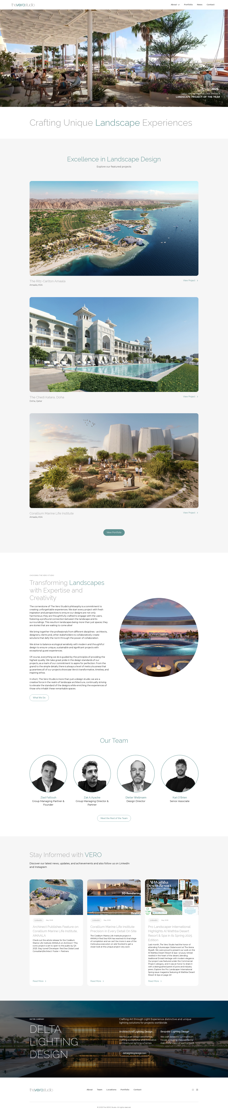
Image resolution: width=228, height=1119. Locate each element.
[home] (23, 4)
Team (99, 1089)
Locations (111, 1089)
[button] (175, 4)
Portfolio (188, 4)
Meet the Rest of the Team (114, 818)
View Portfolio (114, 532)
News (199, 4)
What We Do (39, 697)
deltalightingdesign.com (134, 1053)
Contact (211, 4)
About (90, 1089)
